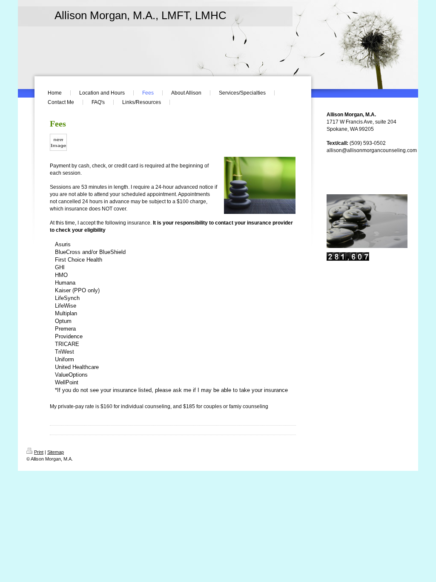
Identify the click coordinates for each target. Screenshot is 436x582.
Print (38, 452)
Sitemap (55, 452)
